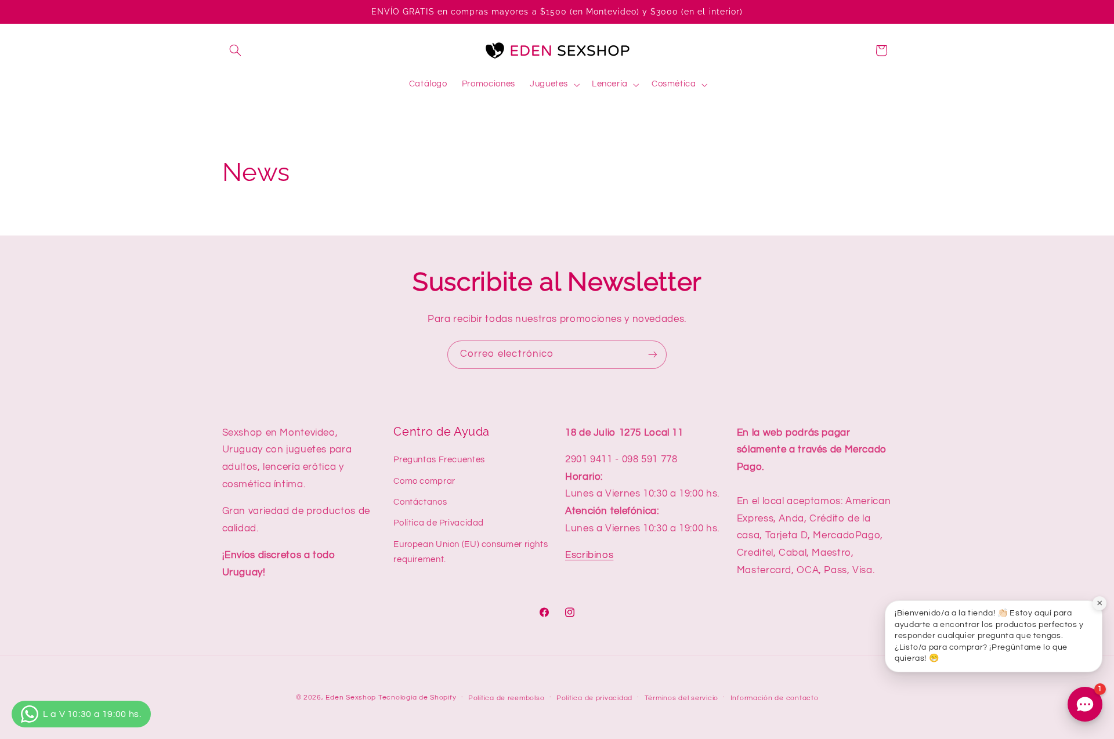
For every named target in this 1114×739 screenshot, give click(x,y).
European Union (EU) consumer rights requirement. (470, 552)
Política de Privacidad (438, 523)
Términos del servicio (681, 698)
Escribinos (589, 555)
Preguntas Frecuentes (439, 459)
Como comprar (424, 481)
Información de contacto (774, 698)
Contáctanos (420, 502)
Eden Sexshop (350, 697)
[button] (235, 50)
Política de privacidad (594, 698)
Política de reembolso (506, 698)
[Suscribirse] (652, 354)
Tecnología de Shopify (417, 697)
